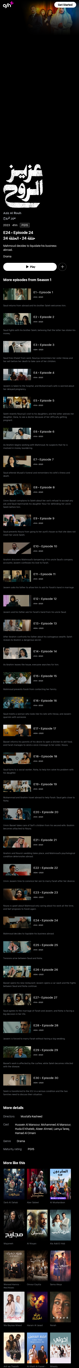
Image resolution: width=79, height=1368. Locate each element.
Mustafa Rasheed (31, 1116)
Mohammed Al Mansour (55, 1124)
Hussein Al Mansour (27, 1124)
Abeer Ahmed (44, 1129)
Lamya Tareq (61, 1129)
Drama (21, 1141)
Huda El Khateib (24, 1129)
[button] (65, 5)
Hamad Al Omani (25, 1133)
